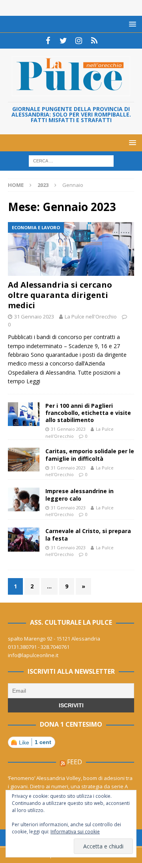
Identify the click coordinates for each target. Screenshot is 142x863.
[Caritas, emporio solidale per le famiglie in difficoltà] (23, 459)
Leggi (33, 381)
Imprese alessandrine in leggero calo (79, 494)
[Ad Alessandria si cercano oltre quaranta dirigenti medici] (71, 249)
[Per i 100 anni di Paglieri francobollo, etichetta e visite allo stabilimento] (23, 414)
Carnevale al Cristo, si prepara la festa (88, 534)
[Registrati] (94, 41)
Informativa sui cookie (75, 831)
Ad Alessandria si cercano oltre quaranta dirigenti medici (60, 295)
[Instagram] (79, 41)
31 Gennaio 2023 (34, 316)
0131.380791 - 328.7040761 (38, 646)
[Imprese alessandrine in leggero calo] (23, 499)
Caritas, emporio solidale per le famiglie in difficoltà (89, 454)
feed (74, 761)
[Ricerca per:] (71, 160)
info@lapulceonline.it (33, 655)
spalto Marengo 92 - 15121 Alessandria (54, 638)
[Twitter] (63, 41)
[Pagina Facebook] (48, 41)
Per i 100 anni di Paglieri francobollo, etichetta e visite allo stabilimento (88, 413)
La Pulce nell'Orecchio (91, 316)
